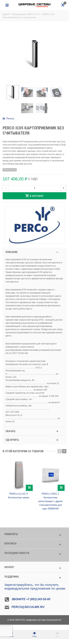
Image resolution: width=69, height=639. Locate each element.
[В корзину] (29, 488)
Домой (6, 14)
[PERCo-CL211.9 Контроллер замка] (18, 475)
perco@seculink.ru (28, 606)
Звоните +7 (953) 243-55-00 (31, 599)
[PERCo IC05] (13, 92)
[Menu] (7, 5)
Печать (10, 118)
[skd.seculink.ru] (34, 5)
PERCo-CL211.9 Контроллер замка (18, 495)
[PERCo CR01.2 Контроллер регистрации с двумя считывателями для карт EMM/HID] (50, 475)
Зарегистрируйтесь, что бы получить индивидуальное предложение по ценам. (35, 586)
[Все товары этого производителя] (34, 225)
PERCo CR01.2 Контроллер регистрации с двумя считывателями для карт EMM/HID (50, 501)
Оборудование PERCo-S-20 (26, 14)
